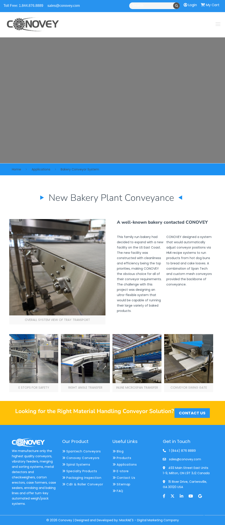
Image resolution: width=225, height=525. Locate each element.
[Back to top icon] (204, 516)
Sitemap (123, 484)
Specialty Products (81, 471)
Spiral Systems (77, 464)
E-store (122, 471)
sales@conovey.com (63, 5)
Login (192, 4)
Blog (119, 451)
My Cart (212, 4)
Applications (41, 169)
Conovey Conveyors (82, 458)
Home (16, 169)
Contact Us (125, 478)
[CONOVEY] (33, 24)
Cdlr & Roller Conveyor (84, 484)
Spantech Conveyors (83, 451)
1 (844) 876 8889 (182, 450)
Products (123, 458)
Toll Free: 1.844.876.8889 (23, 5)
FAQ (119, 491)
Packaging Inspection (83, 478)
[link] (57, 271)
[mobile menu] (218, 24)
